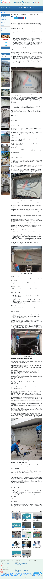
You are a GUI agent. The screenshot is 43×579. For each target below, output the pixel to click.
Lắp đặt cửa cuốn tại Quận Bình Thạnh (16, 529)
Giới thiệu (24, 7)
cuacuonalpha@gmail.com (7, 567)
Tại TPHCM (21, 574)
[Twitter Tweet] (16, 513)
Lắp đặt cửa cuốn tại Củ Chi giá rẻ (16, 556)
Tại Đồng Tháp (16, 575)
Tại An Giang (38, 574)
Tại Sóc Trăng (11, 575)
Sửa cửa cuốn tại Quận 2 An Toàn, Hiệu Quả (26, 520)
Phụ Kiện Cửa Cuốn (3, 30)
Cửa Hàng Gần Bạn (4, 10)
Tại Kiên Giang (21, 576)
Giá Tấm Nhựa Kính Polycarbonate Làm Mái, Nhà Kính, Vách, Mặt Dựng (26, 539)
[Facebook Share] (17, 513)
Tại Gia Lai (7, 573)
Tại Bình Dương (16, 574)
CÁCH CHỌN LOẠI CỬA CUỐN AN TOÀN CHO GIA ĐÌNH (26, 557)
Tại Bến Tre (34, 574)
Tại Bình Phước (25, 574)
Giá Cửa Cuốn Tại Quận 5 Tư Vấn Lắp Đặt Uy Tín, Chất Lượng (37, 529)
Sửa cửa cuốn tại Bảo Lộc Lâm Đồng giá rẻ (26, 547)
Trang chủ (2, 7)
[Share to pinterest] (18, 513)
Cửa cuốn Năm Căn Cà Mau (15, 519)
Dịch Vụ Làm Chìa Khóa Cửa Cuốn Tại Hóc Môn (36, 547)
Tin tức (36, 7)
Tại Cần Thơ (21, 575)
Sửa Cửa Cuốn (3, 22)
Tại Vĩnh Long (25, 575)
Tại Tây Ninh (30, 574)
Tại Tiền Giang (30, 575)
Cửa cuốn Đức (3, 25)
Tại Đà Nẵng (29, 573)
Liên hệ (9, 10)
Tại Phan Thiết (20, 573)
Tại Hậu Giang (39, 575)
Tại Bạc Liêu (7, 575)
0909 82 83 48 (38, 2)
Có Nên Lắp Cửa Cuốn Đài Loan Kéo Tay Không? (37, 538)
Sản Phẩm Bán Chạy (8, 7)
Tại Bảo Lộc (3, 574)
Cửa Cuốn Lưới (14, 11)
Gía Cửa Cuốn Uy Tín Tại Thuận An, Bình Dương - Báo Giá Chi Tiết (26, 530)
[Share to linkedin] (19, 513)
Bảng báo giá (32, 7)
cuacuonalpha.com (16, 499)
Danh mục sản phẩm (4, 14)
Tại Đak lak (11, 573)
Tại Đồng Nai (11, 574)
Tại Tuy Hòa (15, 573)
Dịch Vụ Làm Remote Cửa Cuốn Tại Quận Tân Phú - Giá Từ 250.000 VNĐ (16, 548)
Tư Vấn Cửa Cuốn (19, 7)
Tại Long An (34, 575)
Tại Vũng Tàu (24, 573)
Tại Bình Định (33, 573)
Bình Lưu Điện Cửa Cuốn (4, 28)
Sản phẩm (14, 7)
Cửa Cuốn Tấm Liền (3, 24)
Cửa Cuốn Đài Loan (15, 9)
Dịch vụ (28, 7)
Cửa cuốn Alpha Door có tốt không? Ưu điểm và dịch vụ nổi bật (37, 520)
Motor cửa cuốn (3, 27)
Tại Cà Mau (2, 575)
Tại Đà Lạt (7, 574)
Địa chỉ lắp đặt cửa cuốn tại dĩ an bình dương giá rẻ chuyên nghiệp (16, 538)
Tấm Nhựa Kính (3, 31)
